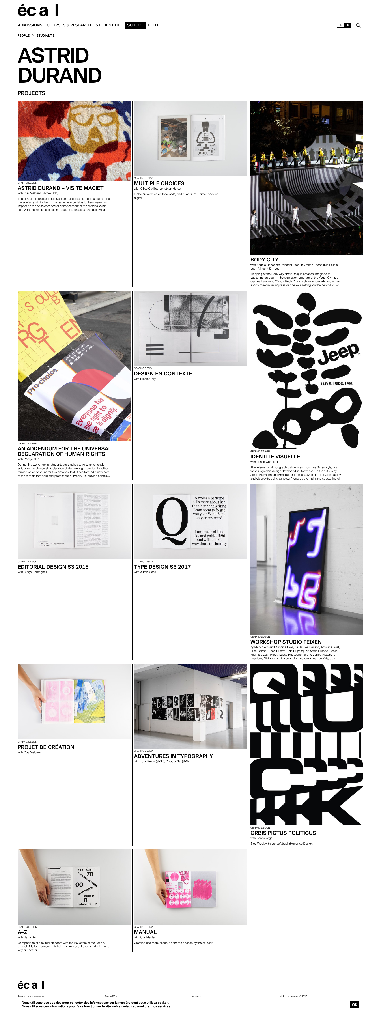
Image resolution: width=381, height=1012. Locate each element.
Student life (109, 25)
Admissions (30, 25)
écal (31, 985)
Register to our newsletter (31, 996)
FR (340, 25)
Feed (153, 25)
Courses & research (69, 25)
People (24, 35)
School (135, 25)
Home (38, 10)
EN (347, 25)
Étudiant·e (46, 35)
